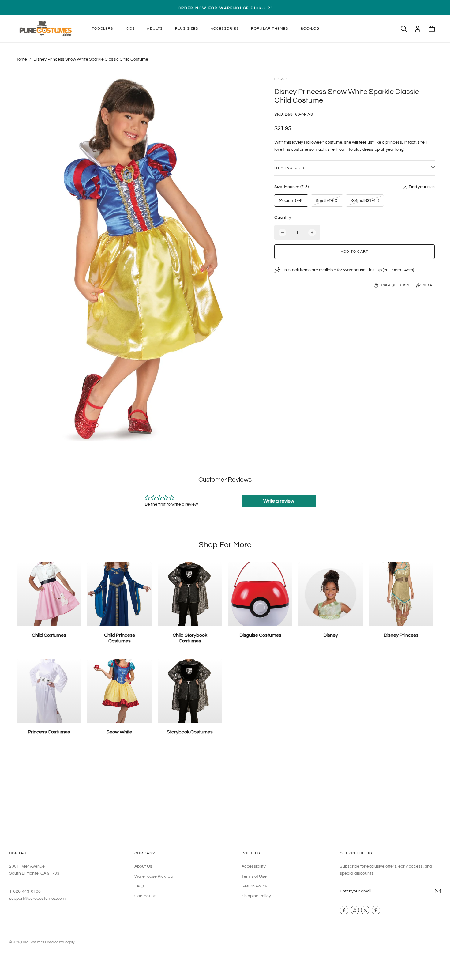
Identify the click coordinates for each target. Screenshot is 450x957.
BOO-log (310, 29)
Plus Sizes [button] (186, 29)
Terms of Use (254, 876)
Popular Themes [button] (269, 29)
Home (21, 59)
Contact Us (145, 896)
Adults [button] (155, 29)
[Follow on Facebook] (344, 910)
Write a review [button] (278, 501)
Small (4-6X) (326, 202)
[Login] (417, 29)
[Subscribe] (438, 891)
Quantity (282, 217)
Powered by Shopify (59, 942)
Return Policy (254, 886)
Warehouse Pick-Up (363, 270)
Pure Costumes (32, 942)
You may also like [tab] (225, 790)
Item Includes (290, 168)
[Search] (404, 29)
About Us (143, 867)
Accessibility (254, 867)
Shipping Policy (256, 896)
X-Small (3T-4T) (364, 202)
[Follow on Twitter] (365, 910)
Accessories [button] (225, 29)
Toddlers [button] (102, 29)
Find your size (422, 187)
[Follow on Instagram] (355, 910)
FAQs (139, 886)
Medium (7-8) (291, 200)
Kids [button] (130, 29)
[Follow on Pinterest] (376, 910)
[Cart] (432, 29)
